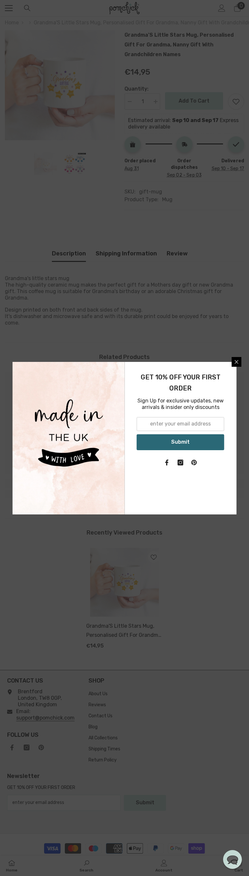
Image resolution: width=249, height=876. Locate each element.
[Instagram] (180, 462)
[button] (232, 859)
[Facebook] (167, 462)
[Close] (237, 362)
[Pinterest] (194, 462)
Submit (180, 442)
